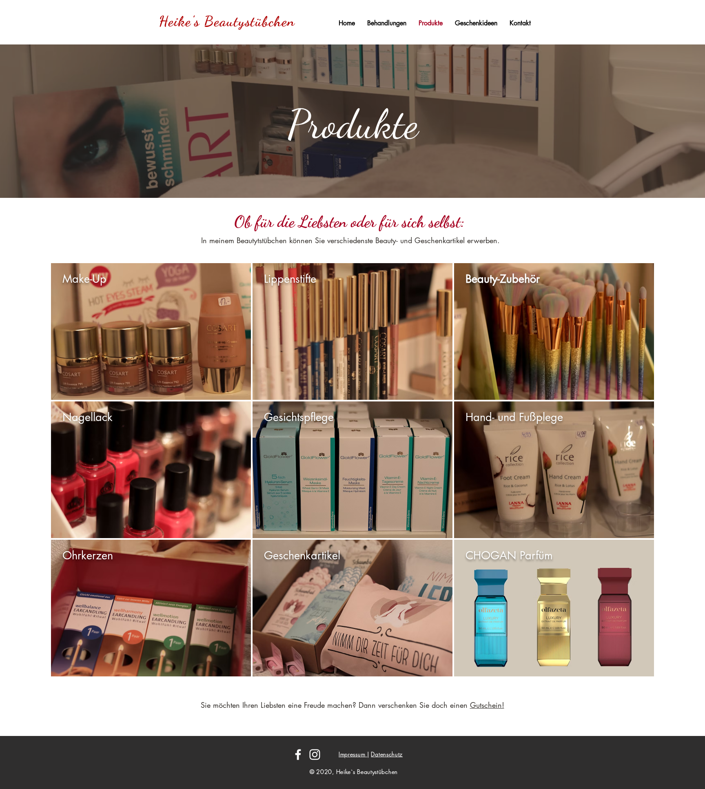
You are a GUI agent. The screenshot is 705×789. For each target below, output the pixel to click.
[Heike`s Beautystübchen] (298, 754)
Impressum (353, 754)
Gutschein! (487, 705)
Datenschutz (387, 754)
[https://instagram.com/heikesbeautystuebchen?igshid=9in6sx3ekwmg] (315, 754)
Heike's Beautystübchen (227, 21)
